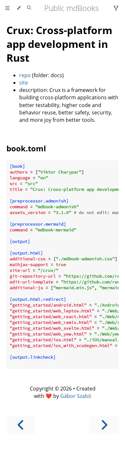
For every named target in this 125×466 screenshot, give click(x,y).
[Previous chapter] (20, 425)
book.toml (26, 148)
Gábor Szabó (75, 395)
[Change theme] (18, 8)
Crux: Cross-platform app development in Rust (59, 44)
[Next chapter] (104, 425)
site (23, 82)
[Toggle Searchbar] (29, 8)
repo (25, 75)
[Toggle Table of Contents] (7, 8)
